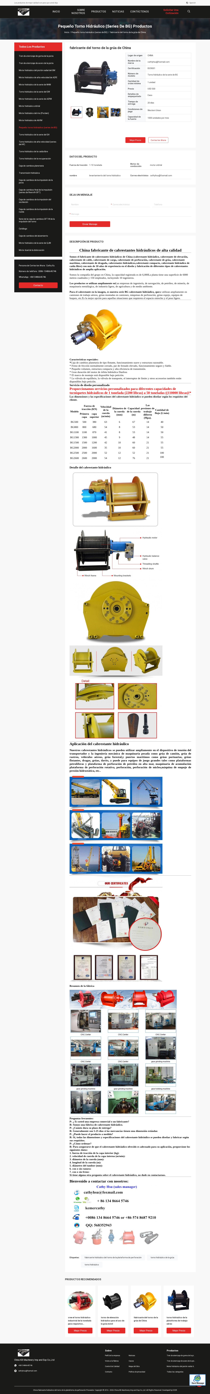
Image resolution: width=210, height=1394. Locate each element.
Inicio (66, 32)
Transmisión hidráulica (29, 173)
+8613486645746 (38, 277)
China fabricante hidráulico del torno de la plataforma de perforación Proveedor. (64, 1390)
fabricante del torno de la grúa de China (146, 1319)
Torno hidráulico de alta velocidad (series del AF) (37, 143)
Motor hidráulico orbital (29, 106)
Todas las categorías (175, 1372)
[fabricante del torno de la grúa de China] (95, 78)
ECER (175, 1390)
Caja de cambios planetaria (31, 166)
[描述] (188, 11)
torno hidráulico (92, 1265)
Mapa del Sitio (134, 1366)
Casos (131, 1361)
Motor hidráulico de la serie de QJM (35, 243)
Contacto (38, 285)
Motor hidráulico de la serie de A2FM (35, 99)
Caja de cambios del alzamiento (33, 236)
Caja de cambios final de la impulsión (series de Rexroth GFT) (35, 191)
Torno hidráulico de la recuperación (35, 159)
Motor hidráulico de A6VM (30, 120)
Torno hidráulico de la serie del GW (34, 92)
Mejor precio (135, 140)
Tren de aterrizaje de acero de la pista (36, 63)
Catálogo (23, 229)
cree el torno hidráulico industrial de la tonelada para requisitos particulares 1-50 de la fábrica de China (79, 1320)
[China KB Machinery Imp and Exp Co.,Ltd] (23, 12)
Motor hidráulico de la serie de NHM (35, 84)
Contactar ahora (158, 140)
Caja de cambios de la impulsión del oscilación (35, 200)
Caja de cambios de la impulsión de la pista (36, 181)
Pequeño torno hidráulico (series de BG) (89, 32)
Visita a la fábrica (112, 1361)
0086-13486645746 (47, 271)
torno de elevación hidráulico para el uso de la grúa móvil (112, 1320)
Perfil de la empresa (112, 1356)
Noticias (132, 1356)
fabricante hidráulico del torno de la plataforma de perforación (113, 1257)
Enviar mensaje (89, 224)
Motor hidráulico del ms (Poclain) (34, 113)
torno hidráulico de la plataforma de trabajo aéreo (177, 1320)
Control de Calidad (112, 1366)
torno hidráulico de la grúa (162, 1257)
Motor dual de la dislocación (31, 250)
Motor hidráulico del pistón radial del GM (37, 70)
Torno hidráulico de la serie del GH (34, 134)
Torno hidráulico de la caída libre (33, 151)
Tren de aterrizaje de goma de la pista (36, 56)
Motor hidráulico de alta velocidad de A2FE (38, 77)
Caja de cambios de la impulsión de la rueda (36, 210)
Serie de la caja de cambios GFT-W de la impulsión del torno (37, 220)
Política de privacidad (137, 1372)
